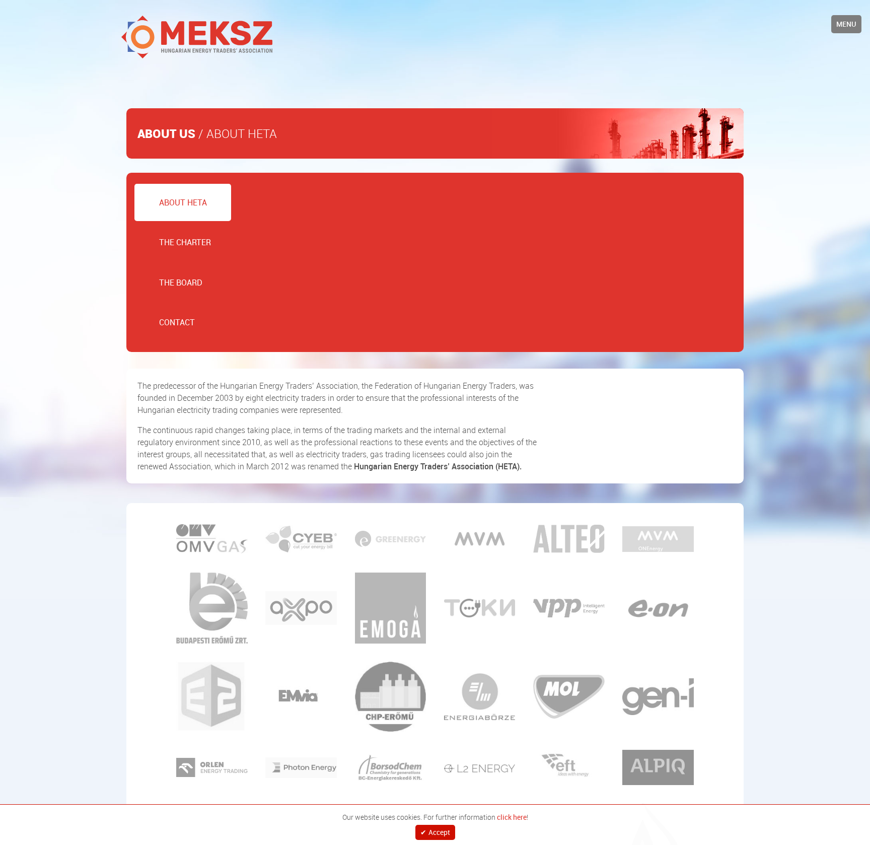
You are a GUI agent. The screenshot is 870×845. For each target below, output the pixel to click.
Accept (439, 832)
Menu (846, 24)
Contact (159, 259)
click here (512, 816)
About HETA (165, 193)
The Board (162, 237)
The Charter (167, 215)
